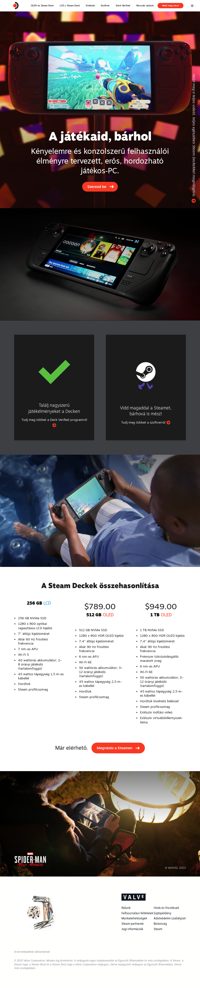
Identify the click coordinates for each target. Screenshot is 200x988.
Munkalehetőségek (134, 918)
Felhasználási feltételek (137, 913)
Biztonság (160, 923)
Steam (158, 929)
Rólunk (125, 908)
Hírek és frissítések (166, 908)
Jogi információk (132, 929)
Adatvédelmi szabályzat (170, 918)
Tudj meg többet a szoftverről (143, 422)
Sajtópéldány (162, 913)
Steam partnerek (132, 923)
